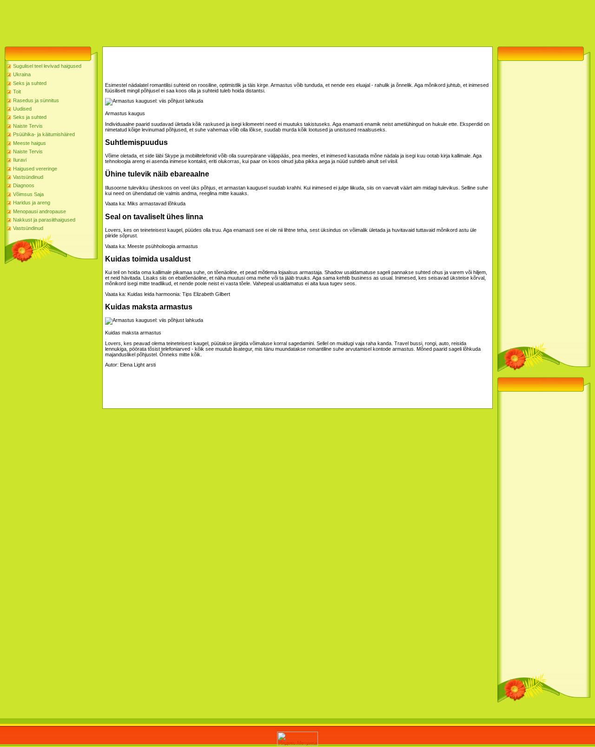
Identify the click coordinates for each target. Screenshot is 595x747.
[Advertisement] (169, 21)
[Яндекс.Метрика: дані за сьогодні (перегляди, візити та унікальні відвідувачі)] (297, 739)
